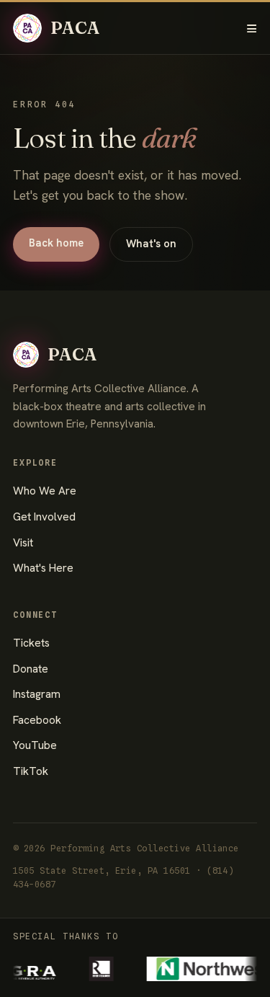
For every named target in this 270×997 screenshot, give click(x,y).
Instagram (36, 694)
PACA (75, 27)
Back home (56, 243)
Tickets (31, 643)
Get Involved (44, 517)
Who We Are (44, 491)
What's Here (43, 568)
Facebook (37, 720)
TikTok (30, 771)
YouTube (35, 745)
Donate (30, 669)
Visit (23, 543)
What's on (151, 243)
